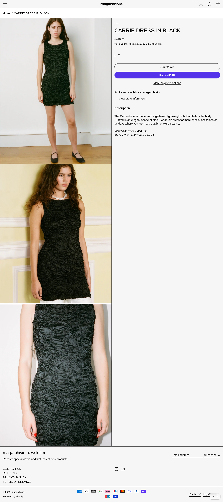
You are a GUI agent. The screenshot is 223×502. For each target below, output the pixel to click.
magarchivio (18, 492)
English (193, 494)
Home (6, 13)
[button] (209, 4)
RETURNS (10, 473)
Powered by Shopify (13, 496)
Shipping (133, 44)
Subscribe (210, 455)
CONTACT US (12, 468)
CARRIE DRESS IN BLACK (31, 13)
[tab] (122, 108)
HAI (116, 23)
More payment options (167, 83)
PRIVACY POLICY (14, 477)
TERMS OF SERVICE (17, 481)
